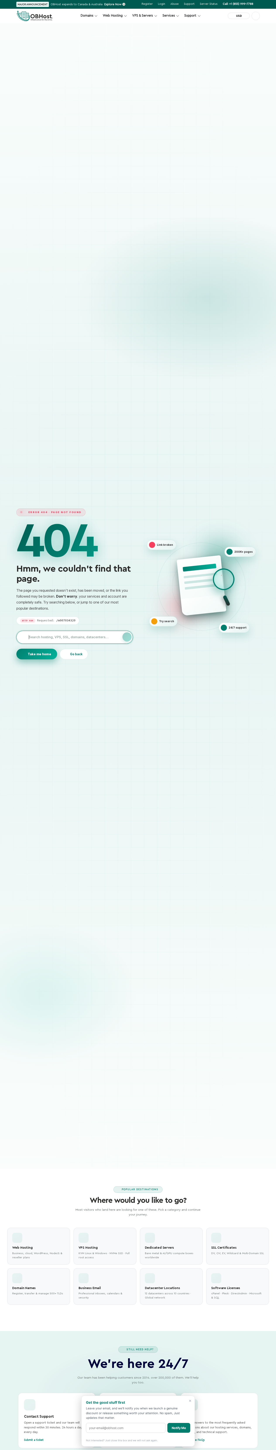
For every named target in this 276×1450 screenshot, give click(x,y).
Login (161, 3)
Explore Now (113, 4)
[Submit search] (127, 636)
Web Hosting (113, 15)
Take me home (39, 654)
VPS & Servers (142, 15)
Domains (87, 15)
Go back (76, 654)
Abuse (174, 3)
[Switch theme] (256, 16)
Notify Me (179, 1428)
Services (169, 15)
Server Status (209, 3)
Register (147, 3)
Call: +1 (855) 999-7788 (238, 3)
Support (190, 15)
